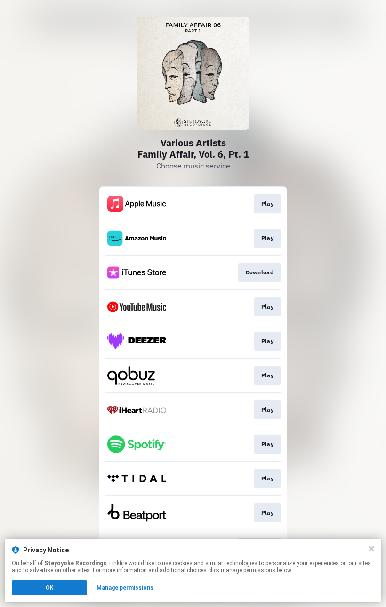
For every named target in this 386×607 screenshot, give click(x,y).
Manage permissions (124, 587)
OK (49, 587)
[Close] (371, 548)
